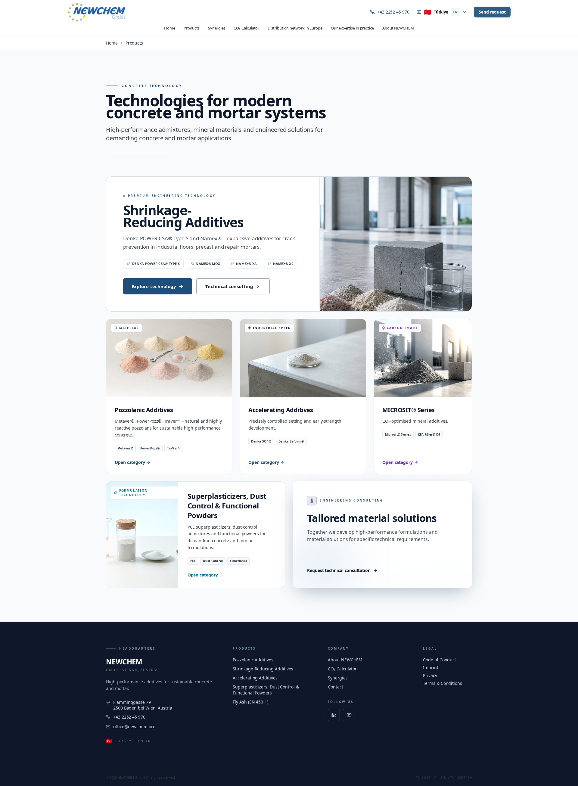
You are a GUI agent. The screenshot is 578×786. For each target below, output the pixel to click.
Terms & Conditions (442, 683)
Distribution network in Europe (295, 28)
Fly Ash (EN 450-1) (250, 702)
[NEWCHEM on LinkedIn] (334, 715)
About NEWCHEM (398, 28)
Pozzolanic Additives (253, 660)
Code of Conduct (439, 660)
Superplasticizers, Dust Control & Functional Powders (266, 690)
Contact (335, 687)
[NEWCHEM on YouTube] (349, 715)
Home (169, 28)
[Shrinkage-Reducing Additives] (395, 244)
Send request (492, 12)
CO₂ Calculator (246, 28)
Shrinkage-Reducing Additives (183, 216)
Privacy (430, 675)
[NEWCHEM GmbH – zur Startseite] (96, 12)
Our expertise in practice (352, 28)
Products (192, 28)
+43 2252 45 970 (393, 12)
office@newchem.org (134, 726)
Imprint (430, 667)
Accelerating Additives (255, 678)
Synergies (216, 28)
